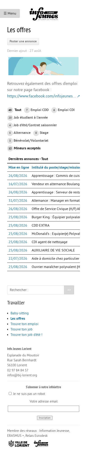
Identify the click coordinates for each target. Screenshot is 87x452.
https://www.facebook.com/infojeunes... (41, 96)
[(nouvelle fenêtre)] (19, 443)
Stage (41, 133)
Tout (14, 110)
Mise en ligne (18, 167)
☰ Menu (10, 13)
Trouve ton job (21, 329)
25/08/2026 (17, 217)
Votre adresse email (44, 401)
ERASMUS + (15, 436)
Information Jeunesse (54, 431)
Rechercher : (19, 290)
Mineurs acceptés (24, 148)
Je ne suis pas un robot (28, 394)
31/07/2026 (17, 201)
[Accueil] (43, 12)
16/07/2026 (17, 184)
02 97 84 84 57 (17, 370)
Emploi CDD (37, 110)
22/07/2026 (17, 259)
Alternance (19, 133)
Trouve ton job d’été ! (26, 335)
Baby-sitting (19, 313)
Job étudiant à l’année (28, 118)
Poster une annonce (23, 41)
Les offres (17, 319)
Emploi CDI (64, 110)
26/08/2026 (17, 176)
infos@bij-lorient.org (22, 375)
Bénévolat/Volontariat (28, 141)
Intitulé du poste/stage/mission (56, 167)
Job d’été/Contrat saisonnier (33, 125)
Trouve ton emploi (24, 324)
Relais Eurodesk (36, 436)
